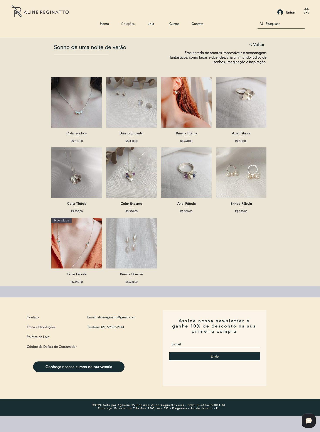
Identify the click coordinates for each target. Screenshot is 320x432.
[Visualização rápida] (76, 102)
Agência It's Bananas (133, 405)
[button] (306, 11)
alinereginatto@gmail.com (116, 317)
